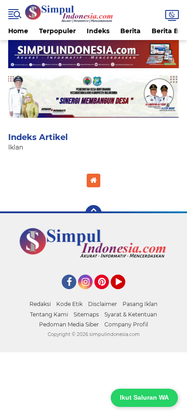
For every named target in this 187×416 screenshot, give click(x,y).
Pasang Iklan (140, 304)
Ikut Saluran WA (144, 397)
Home (18, 31)
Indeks (98, 31)
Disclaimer (102, 304)
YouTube (124, 293)
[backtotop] (93, 213)
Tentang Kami (49, 314)
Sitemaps (86, 314)
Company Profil (126, 324)
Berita (130, 31)
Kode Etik (69, 304)
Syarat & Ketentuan (130, 314)
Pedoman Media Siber (69, 324)
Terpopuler (57, 31)
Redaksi (40, 304)
